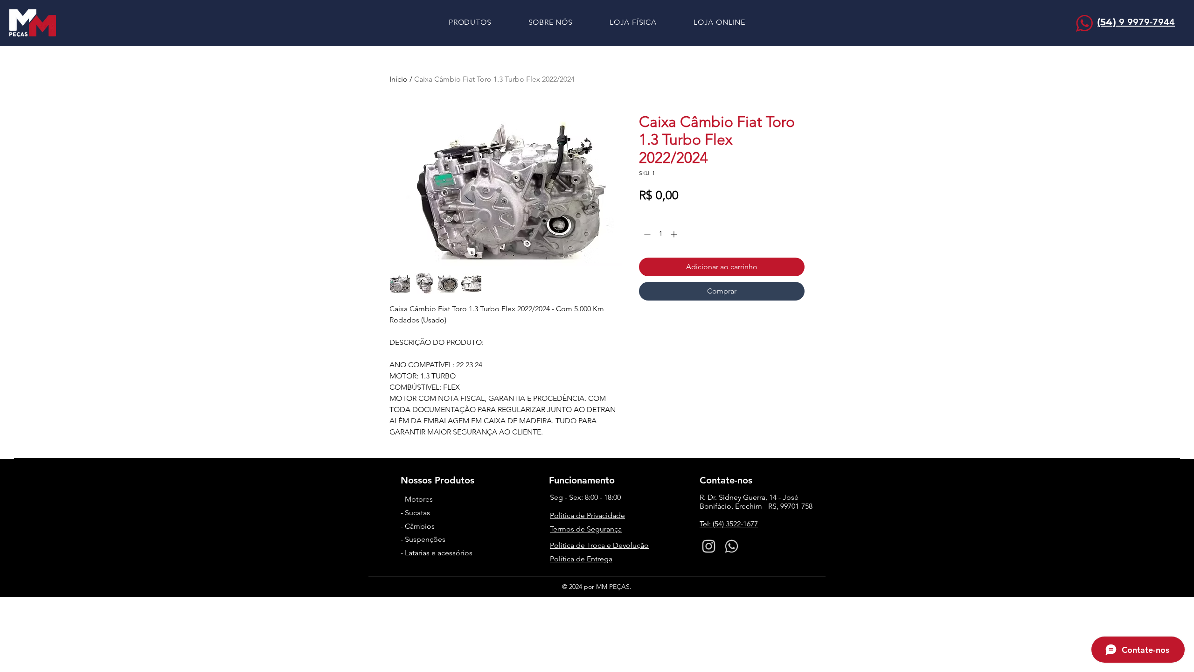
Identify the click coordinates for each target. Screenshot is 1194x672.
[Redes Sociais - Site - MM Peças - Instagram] (709, 546)
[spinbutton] (660, 234)
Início (398, 79)
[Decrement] (646, 234)
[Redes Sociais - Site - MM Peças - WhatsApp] (731, 546)
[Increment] (674, 234)
